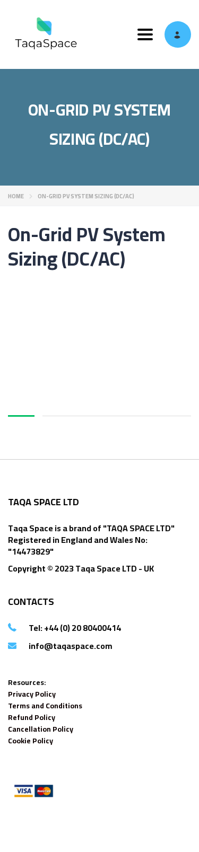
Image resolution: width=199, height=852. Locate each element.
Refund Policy (31, 717)
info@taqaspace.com (71, 646)
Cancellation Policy (40, 729)
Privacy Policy (32, 694)
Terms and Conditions (45, 706)
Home (16, 196)
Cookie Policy (30, 741)
